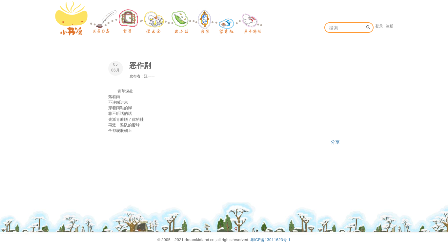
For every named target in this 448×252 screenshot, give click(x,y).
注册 (390, 26)
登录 (379, 26)
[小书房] (71, 18)
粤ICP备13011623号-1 (270, 239)
